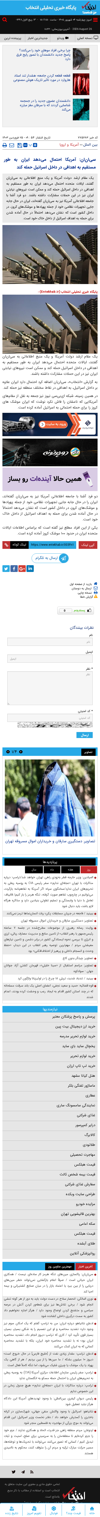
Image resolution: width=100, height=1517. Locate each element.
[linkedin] (30, 568)
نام (91, 635)
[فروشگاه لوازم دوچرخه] (50, 453)
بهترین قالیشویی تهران (78, 1214)
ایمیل (89, 652)
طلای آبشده (86, 1243)
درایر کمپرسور (85, 1125)
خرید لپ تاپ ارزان (81, 1066)
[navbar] (95, 20)
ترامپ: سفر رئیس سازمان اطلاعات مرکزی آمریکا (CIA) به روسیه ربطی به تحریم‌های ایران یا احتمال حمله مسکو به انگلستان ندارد (48, 1375)
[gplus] (22, 568)
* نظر (89, 668)
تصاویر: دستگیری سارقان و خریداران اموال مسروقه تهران (50, 841)
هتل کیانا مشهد (83, 1076)
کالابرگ (89, 1135)
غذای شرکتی (86, 1115)
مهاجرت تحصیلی (82, 1155)
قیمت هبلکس (84, 1164)
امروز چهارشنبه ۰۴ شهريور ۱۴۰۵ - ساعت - (64, 20)
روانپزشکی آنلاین (82, 1253)
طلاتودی (89, 1145)
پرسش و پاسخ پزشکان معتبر (73, 1016)
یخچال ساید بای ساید (78, 1046)
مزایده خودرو (85, 1204)
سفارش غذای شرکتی (80, 1184)
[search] (5, 20)
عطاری (90, 1095)
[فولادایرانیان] (50, 424)
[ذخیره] (19, 145)
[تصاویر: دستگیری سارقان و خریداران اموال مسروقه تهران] (50, 797)
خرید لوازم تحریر (82, 1056)
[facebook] (14, 568)
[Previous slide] (21, 751)
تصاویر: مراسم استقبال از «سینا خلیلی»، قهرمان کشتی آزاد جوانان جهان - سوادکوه (48, 968)
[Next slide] (8, 751)
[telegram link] (23, 1472)
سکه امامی (87, 1224)
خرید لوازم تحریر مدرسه (77, 1036)
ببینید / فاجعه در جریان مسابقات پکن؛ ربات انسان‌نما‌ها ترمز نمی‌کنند (50, 913)
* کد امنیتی (85, 711)
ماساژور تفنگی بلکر (81, 1086)
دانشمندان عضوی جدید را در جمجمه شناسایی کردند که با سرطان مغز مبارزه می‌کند (45, 105)
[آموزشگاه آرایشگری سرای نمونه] (50, 479)
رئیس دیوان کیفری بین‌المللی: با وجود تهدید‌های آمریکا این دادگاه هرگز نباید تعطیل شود (48, 1401)
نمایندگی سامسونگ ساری (76, 1105)
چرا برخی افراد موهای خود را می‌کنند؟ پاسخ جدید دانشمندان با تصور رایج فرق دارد (43, 54)
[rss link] (32, 1472)
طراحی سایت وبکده (80, 1194)
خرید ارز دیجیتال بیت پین (75, 1026)
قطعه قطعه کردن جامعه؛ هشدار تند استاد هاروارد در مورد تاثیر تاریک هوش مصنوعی (41, 77)
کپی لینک (88, 545)
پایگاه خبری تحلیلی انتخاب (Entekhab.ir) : (68, 291)
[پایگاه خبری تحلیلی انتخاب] (89, 7)
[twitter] (6, 568)
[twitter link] (13, 1472)
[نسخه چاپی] (4, 145)
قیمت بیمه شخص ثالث (77, 1174)
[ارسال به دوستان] (11, 145)
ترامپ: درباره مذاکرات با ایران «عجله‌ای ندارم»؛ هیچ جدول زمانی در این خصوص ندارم (48, 1388)
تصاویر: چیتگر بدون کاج (78, 958)
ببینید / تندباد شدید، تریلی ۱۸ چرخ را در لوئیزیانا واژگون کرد (55, 978)
